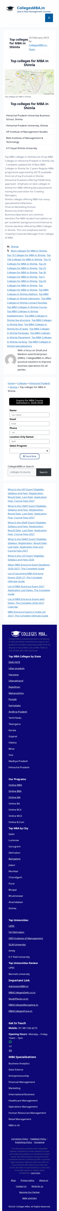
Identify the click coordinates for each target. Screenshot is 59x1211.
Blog (13, 1180)
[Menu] (49, 18)
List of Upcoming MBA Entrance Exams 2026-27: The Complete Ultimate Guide (25, 577)
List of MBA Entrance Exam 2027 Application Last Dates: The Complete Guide (29, 590)
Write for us (37, 1186)
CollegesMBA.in (31, 7)
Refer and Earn (29, 1198)
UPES (11, 926)
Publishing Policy (23, 1142)
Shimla (15, 246)
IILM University (17, 944)
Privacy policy (27, 1180)
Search (44, 472)
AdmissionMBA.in (18, 986)
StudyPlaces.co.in (18, 998)
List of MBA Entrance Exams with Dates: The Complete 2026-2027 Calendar (26, 603)
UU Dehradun (16, 932)
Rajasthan (14, 687)
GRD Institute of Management (26, 938)
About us (43, 1180)
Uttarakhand (16, 680)
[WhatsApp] (29, 1041)
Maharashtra (16, 693)
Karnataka (15, 705)
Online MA (14, 797)
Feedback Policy (38, 1138)
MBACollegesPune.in (20, 1011)
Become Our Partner (29, 1192)
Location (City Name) (22, 436)
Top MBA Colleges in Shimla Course (27, 307)
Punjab (13, 699)
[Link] (29, 1046)
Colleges (22, 383)
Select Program (18, 445)
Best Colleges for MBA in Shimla (29, 250)
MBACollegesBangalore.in (23, 1004)
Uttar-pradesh (17, 668)
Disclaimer (39, 1142)
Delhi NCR (14, 662)
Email (13, 419)
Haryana (14, 674)
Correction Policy (19, 1138)
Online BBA (15, 791)
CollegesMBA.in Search (21, 466)
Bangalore (14, 858)
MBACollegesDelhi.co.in (22, 992)
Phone (13, 428)
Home (11, 383)
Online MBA (15, 785)
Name (13, 410)
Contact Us (21, 1186)
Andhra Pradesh (18, 711)
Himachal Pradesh (39, 383)
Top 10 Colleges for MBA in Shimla (26, 255)
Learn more (35, 1173)
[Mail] (29, 1050)
